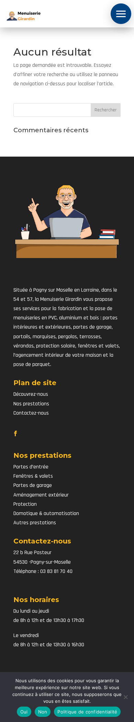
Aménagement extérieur (41, 495)
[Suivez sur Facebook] (15, 433)
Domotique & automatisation (46, 513)
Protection (25, 504)
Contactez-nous (31, 413)
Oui (24, 711)
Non (42, 711)
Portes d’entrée (30, 466)
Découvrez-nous (30, 394)
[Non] (125, 697)
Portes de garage (32, 485)
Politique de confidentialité (87, 711)
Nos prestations (31, 403)
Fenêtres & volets (33, 476)
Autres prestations (34, 522)
